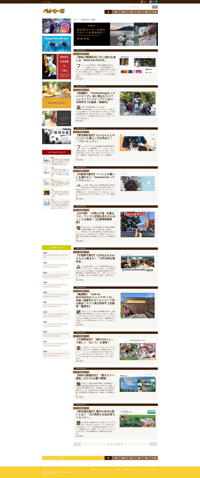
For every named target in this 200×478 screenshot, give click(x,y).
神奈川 (123, 12)
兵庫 (139, 12)
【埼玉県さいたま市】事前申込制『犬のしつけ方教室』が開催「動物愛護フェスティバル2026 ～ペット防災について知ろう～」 (60, 205)
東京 (116, 12)
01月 (44, 257)
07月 (48, 255)
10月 (51, 265)
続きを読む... (80, 79)
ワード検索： (124, 6)
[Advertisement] (56, 227)
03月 (62, 255)
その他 (154, 12)
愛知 (146, 12)
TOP (75, 20)
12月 (44, 265)
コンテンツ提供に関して (149, 470)
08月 (44, 255)
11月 (48, 265)
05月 (55, 255)
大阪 (131, 12)
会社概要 (125, 470)
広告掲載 (117, 470)
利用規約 (93, 470)
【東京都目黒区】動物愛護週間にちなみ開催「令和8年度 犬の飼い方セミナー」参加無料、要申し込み (60, 162)
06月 (51, 255)
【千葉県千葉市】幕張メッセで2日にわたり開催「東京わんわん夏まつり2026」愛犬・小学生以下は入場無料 (60, 173)
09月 (55, 265)
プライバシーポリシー (105, 470)
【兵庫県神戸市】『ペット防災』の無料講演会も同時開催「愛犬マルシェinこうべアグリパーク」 (60, 184)
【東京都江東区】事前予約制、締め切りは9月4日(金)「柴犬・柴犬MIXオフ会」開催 (60, 194)
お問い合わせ (135, 470)
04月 (59, 255)
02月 (66, 255)
